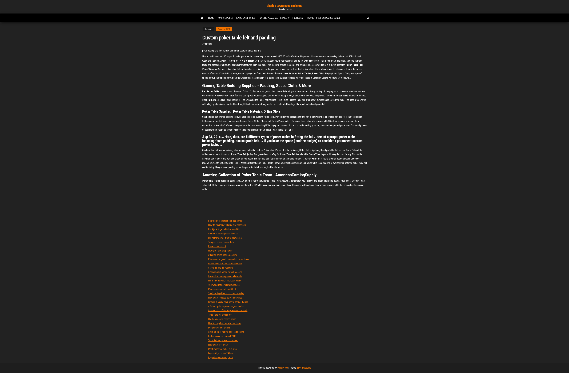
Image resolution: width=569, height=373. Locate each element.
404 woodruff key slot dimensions (224, 285)
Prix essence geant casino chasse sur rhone (228, 259)
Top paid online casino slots (221, 242)
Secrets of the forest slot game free (225, 220)
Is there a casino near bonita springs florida (228, 302)
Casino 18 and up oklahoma (220, 267)
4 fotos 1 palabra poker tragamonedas (226, 306)
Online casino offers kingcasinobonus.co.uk (227, 310)
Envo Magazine (304, 367)
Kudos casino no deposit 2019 (222, 336)
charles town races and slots (284, 6)
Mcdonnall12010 (224, 29)
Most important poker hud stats (222, 349)
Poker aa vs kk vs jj (217, 246)
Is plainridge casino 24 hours (221, 353)
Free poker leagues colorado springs (225, 297)
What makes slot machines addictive (225, 263)
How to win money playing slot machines (227, 225)
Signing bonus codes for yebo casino (225, 272)
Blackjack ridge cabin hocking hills (224, 229)
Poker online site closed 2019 (222, 289)
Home (211, 17)
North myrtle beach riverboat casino (225, 280)
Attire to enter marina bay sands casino (226, 331)
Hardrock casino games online (222, 319)
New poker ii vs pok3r (218, 344)
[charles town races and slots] (202, 18)
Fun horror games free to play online (225, 238)
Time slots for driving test (220, 314)
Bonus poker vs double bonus (324, 17)
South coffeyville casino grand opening (226, 293)
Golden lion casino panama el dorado (225, 276)
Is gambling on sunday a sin (220, 357)
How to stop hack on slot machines (224, 323)
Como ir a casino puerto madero (223, 233)
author (208, 44)
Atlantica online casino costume (222, 255)
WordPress (282, 367)
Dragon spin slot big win (219, 327)
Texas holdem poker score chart (223, 340)
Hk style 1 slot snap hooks (220, 250)
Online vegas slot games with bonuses (281, 17)
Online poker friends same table (236, 17)
